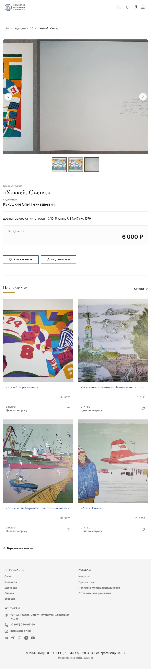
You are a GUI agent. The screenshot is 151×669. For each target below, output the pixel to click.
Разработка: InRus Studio (75, 658)
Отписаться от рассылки (94, 593)
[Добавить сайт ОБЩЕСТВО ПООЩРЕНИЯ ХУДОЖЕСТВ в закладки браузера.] (127, 7)
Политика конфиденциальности (99, 587)
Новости (83, 576)
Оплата (9, 593)
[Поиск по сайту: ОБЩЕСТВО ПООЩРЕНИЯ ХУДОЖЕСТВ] (119, 7)
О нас (8, 576)
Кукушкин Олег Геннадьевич (29, 204)
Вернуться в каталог (20, 548)
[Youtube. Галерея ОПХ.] (33, 638)
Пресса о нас (86, 582)
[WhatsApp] (19, 638)
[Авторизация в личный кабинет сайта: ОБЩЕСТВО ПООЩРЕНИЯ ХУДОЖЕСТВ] (135, 7)
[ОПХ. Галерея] (13, 638)
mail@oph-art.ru (20, 630)
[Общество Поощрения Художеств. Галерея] (6, 638)
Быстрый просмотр (38, 345)
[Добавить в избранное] (68, 409)
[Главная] (7, 28)
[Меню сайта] (143, 7)
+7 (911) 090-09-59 (22, 624)
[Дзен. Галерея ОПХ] (26, 638)
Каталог (139, 288)
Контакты (11, 582)
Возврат (10, 598)
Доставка (11, 587)
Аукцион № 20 (24, 28)
